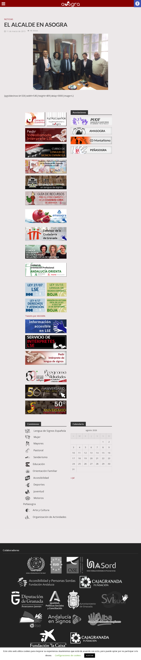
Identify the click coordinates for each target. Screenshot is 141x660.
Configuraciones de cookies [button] (68, 655)
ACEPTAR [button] (89, 655)
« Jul (72, 477)
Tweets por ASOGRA (35, 315)
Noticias (8, 19)
